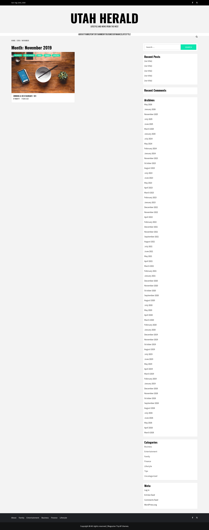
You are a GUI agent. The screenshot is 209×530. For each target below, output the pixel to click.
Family (88, 34)
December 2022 (151, 207)
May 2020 (148, 310)
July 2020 (148, 305)
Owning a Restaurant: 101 (24, 96)
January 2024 (150, 153)
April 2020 (148, 315)
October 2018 (150, 398)
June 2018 (148, 418)
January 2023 (150, 202)
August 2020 (149, 300)
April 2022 (148, 217)
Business (110, 34)
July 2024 (148, 138)
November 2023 (151, 158)
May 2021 (148, 256)
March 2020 (149, 320)
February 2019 (150, 378)
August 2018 (149, 408)
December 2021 (151, 227)
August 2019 (149, 349)
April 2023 (148, 187)
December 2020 (151, 280)
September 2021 (151, 236)
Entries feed (149, 495)
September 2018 (151, 403)
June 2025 (148, 124)
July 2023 (148, 173)
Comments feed (151, 500)
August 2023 (149, 168)
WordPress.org (150, 504)
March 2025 (149, 129)
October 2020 (150, 290)
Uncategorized (150, 476)
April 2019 (148, 369)
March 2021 (149, 266)
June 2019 (148, 359)
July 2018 (148, 413)
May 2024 (148, 143)
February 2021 (150, 271)
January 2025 (150, 134)
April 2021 (148, 261)
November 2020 (151, 285)
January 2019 (150, 383)
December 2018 (151, 388)
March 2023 (149, 192)
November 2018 (151, 393)
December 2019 (151, 334)
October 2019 (150, 344)
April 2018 (148, 427)
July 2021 (148, 246)
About (81, 34)
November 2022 (151, 212)
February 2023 (150, 197)
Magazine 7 (112, 526)
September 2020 (151, 295)
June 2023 (148, 178)
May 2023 (148, 183)
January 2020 (150, 329)
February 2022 (150, 222)
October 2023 (150, 163)
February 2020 (150, 324)
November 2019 (151, 339)
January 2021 (150, 275)
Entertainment (98, 34)
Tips (146, 471)
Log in (146, 490)
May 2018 (148, 422)
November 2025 (151, 114)
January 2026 (150, 109)
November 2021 (151, 231)
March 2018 (149, 432)
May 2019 (148, 364)
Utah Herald (104, 18)
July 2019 (148, 354)
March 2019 (149, 373)
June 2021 (148, 251)
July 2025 (148, 119)
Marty (17, 99)
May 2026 (148, 104)
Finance (118, 34)
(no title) (148, 61)
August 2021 (149, 241)
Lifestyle (126, 34)
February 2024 (150, 148)
